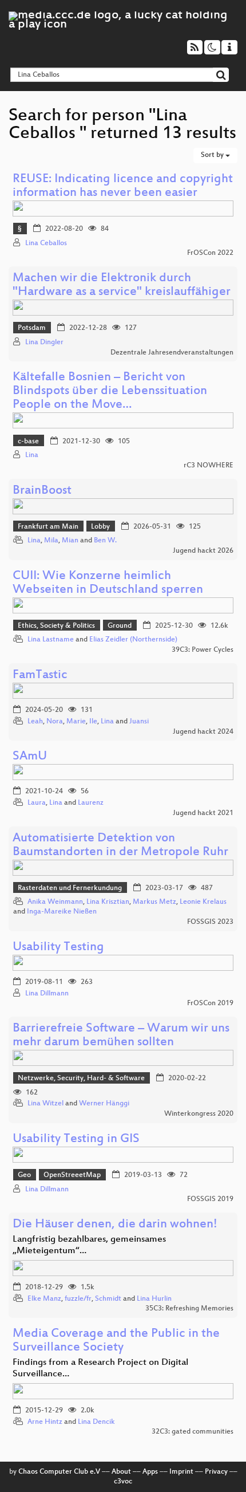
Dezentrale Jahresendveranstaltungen (171, 353)
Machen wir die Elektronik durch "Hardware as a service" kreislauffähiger (122, 285)
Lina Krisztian (107, 902)
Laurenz (91, 803)
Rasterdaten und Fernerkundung (70, 888)
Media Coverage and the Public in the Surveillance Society (116, 1341)
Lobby (100, 527)
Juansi (139, 722)
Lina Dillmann (47, 994)
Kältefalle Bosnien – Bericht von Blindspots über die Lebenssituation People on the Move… (110, 391)
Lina (31, 455)
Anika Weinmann (55, 902)
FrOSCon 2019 (210, 1003)
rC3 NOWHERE (208, 466)
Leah (35, 722)
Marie (76, 722)
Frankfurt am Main (48, 527)
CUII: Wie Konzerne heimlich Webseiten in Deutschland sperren (108, 583)
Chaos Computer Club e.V (59, 1472)
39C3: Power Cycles (202, 650)
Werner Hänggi (104, 1104)
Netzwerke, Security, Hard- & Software (81, 1078)
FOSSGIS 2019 (210, 1199)
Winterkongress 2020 (198, 1114)
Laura (36, 803)
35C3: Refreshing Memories (189, 1309)
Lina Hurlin (154, 1299)
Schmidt (108, 1299)
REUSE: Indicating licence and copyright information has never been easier (123, 186)
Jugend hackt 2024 (203, 732)
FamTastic (40, 675)
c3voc (123, 1482)
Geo (24, 1175)
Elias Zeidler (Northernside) (133, 640)
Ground (120, 626)
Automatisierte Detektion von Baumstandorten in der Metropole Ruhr (120, 846)
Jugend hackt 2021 (203, 813)
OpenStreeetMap (72, 1175)
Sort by (213, 155)
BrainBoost (42, 491)
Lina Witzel (45, 1104)
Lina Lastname (50, 640)
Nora (54, 722)
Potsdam (32, 328)
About (121, 1472)
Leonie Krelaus (203, 902)
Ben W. (105, 541)
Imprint (181, 1472)
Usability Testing (58, 947)
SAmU (30, 757)
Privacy (216, 1472)
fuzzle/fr (78, 1299)
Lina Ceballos (46, 243)
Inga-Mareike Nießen (62, 912)
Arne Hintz (44, 1422)
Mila (51, 541)
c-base (28, 442)
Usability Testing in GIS (76, 1139)
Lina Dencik (96, 1422)
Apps (150, 1472)
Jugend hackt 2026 (203, 551)
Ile (93, 722)
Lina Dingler (44, 342)
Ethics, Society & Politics (56, 626)
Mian (70, 541)
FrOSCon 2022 (210, 253)
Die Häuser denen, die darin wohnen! (115, 1225)
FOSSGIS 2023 (210, 922)
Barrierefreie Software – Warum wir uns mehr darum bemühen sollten (121, 1036)
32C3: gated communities (192, 1432)
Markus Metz (154, 902)
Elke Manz (44, 1299)
